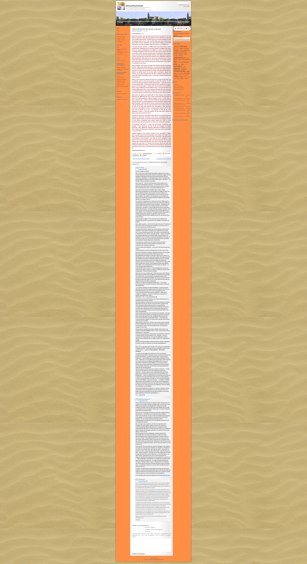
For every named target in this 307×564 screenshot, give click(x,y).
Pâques (181, 77)
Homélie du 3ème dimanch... (180, 110)
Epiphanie (180, 55)
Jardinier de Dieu (120, 40)
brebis (181, 50)
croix (176, 53)
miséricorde (179, 70)
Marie (177, 68)
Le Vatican (119, 41)
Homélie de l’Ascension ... (179, 106)
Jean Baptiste (185, 62)
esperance (179, 57)
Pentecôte (185, 75)
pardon (181, 73)
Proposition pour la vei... (179, 103)
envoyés (176, 55)
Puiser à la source (184, 5)
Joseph (179, 64)
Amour (184, 46)
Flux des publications (178, 86)
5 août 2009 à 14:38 (143, 481)
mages (184, 66)
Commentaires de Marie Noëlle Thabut (122, 52)
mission (183, 69)
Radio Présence (120, 84)
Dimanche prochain (147, 153)
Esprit (187, 58)
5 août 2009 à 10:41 (143, 400)
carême (186, 50)
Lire (143, 33)
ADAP (118, 30)
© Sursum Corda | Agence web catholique (153, 559)
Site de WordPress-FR (178, 89)
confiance (176, 52)
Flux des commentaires (179, 87)
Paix (178, 73)
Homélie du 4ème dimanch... (180, 100)
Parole (186, 73)
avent (181, 48)
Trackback (144, 155)
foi (160, 153)
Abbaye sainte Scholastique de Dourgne (123, 69)
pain (175, 73)
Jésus (183, 64)
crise (158, 153)
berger (176, 50)
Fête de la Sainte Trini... (179, 98)
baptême (186, 48)
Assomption (176, 48)
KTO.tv (118, 76)
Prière (176, 76)
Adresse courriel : (178, 36)
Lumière (178, 66)
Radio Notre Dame (121, 82)
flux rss (185, 6)
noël (188, 71)
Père (185, 77)
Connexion (176, 84)
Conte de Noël (177, 105)
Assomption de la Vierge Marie (163, 158)
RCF (118, 87)
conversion (183, 52)
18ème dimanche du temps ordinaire (141, 158)
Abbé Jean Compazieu (143, 399)
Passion (176, 75)
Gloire (178, 62)
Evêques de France (121, 38)
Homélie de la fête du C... (179, 116)
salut (182, 78)
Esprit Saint (178, 60)
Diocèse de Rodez (121, 36)
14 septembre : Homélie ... (179, 95)
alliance (176, 46)
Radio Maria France (121, 81)
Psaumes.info (120, 54)
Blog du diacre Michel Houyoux (121, 49)
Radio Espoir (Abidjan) (121, 79)
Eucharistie (186, 60)
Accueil (120, 22)
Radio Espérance (120, 77)
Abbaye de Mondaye (121, 67)
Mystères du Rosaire (121, 93)
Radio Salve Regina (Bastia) (122, 86)
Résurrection (177, 78)
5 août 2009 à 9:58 (143, 169)
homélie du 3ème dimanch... (180, 113)
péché (188, 77)
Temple (186, 78)
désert (181, 54)
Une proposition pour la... (179, 108)
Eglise (185, 54)
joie (175, 64)
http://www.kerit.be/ (164, 475)
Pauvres (181, 75)
